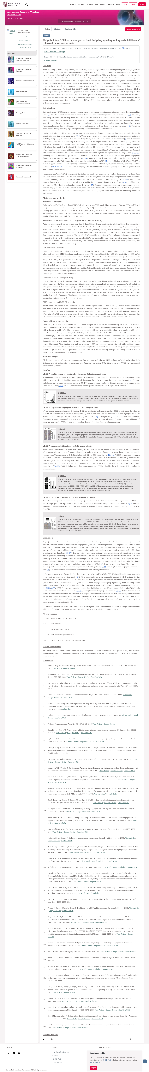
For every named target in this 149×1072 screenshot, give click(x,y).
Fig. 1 (131, 380)
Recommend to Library (25, 47)
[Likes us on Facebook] (19, 1053)
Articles (90, 4)
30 (61, 167)
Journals (81, 4)
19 (138, 153)
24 (86, 158)
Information (99, 4)
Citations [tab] (57, 29)
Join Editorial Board (14, 15)
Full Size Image (23, 36)
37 (70, 553)
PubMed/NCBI (96, 677)
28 (58, 167)
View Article (57, 668)
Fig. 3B (57, 466)
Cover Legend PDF (24, 40)
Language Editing (113, 4)
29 (49, 588)
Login (125, 4)
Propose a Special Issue (15, 18)
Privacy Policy (95, 1062)
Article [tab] (47, 29)
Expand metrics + (50, 60)
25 (109, 161)
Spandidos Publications (60, 1052)
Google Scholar (69, 668)
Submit (142, 4)
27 (111, 161)
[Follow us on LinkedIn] (14, 1053)
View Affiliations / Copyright (54, 52)
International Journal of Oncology (23, 12)
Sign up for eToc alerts (25, 44)
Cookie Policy (107, 1060)
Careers (55, 1056)
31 (124, 179)
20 (83, 158)
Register (133, 4)
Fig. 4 (130, 504)
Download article (133, 29)
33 (127, 179)
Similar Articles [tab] (70, 29)
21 (47, 588)
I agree (93, 1068)
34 (125, 182)
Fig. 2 (98, 416)
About (72, 4)
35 (67, 553)
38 (54, 588)
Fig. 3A (111, 455)
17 (129, 141)
